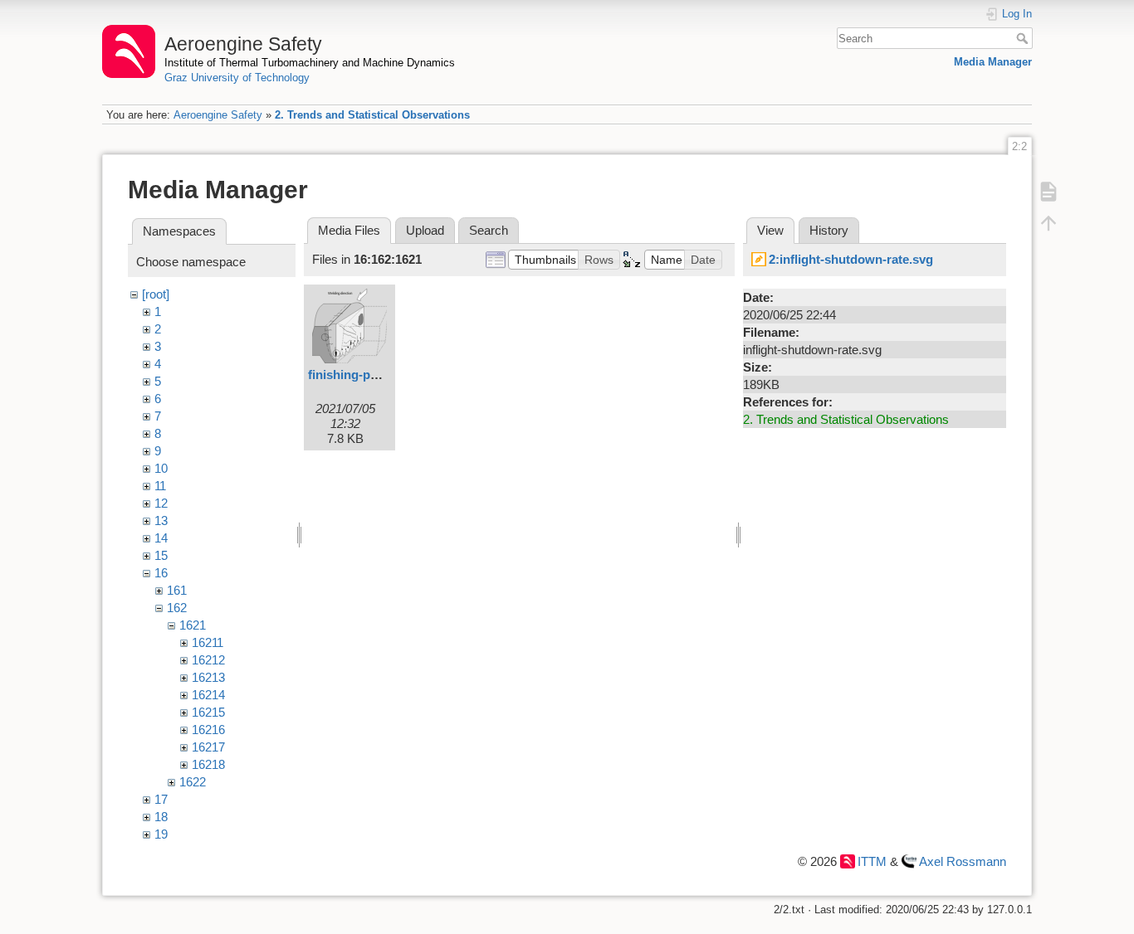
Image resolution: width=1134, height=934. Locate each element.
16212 (208, 660)
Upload (425, 230)
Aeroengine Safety (218, 115)
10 (161, 468)
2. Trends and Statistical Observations (372, 115)
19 (161, 834)
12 (161, 503)
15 (161, 555)
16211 (207, 642)
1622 (192, 782)
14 (161, 538)
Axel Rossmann (962, 861)
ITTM (872, 861)
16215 (208, 712)
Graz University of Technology (237, 77)
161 (177, 590)
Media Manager (993, 62)
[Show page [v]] (1048, 191)
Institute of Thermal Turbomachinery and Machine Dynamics (309, 62)
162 (177, 608)
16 (161, 573)
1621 (192, 625)
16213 (208, 677)
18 (161, 817)
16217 (208, 747)
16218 (208, 764)
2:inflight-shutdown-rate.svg (851, 259)
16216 (208, 729)
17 (161, 799)
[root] (155, 294)
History (828, 230)
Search (1024, 38)
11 (160, 486)
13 (161, 520)
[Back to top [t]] (1048, 222)
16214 (208, 695)
